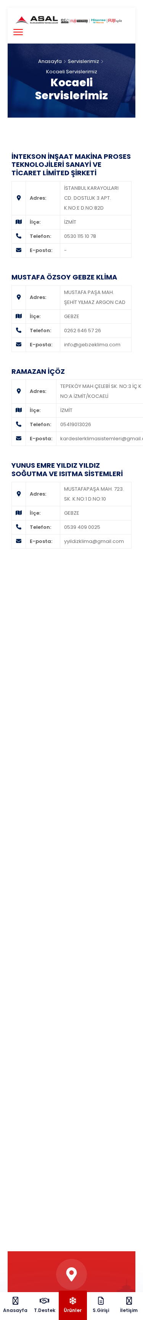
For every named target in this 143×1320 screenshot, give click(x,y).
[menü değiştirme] (18, 32)
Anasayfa (50, 61)
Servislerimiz (83, 61)
